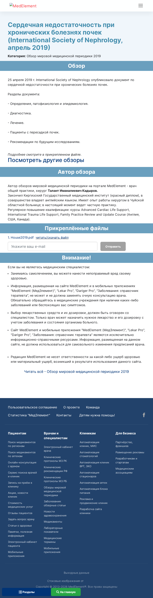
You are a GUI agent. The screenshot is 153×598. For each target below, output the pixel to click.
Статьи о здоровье (20, 525)
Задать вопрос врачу (21, 519)
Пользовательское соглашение (32, 407)
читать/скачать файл (52, 237)
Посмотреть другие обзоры (46, 160)
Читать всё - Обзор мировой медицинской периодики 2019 (76, 371)
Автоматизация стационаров (89, 474)
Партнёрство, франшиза (124, 444)
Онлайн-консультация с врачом (22, 464)
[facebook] (144, 415)
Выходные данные (76, 572)
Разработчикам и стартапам (126, 460)
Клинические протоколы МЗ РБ (55, 479)
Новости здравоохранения (55, 513)
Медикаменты (53, 521)
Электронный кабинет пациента (22, 543)
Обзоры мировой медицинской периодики (55, 491)
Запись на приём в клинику (20, 484)
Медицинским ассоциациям (125, 470)
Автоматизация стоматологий (89, 454)
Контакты (63, 415)
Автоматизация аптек (93, 482)
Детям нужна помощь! (97, 415)
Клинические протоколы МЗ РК (55, 459)
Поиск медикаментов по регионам (21, 444)
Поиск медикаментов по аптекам (21, 454)
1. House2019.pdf (21, 237)
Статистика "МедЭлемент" (29, 415)
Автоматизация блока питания (94, 490)
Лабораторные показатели (53, 529)
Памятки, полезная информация (20, 533)
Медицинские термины (53, 540)
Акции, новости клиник (18, 494)
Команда (93, 407)
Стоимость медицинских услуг (20, 504)
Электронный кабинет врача (58, 448)
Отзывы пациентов (20, 513)
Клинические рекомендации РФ (55, 469)
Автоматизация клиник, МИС (89, 444)
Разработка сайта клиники (91, 511)
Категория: (17, 56)
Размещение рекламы (130, 452)
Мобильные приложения (16, 553)
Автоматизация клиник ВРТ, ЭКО (94, 464)
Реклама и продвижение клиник (94, 500)
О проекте (71, 407)
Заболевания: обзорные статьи (55, 503)
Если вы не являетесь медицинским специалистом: (49, 267)
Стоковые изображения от (65, 581)
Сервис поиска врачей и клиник (22, 474)
